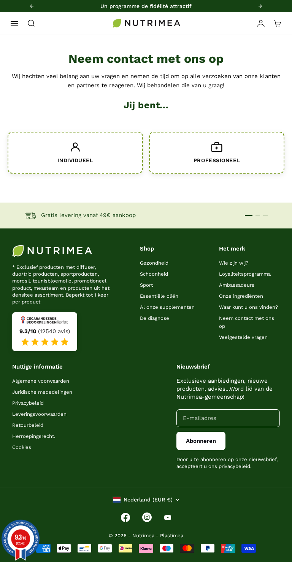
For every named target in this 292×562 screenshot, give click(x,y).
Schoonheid (154, 274)
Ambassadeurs (236, 285)
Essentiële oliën (159, 296)
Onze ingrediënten (241, 296)
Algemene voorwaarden (40, 381)
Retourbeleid (27, 425)
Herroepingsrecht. (33, 436)
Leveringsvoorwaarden (39, 414)
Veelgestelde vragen (243, 337)
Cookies (21, 447)
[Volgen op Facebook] (125, 517)
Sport (146, 285)
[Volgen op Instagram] (147, 517)
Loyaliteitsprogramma (245, 274)
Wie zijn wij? (233, 263)
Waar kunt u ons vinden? (248, 307)
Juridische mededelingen (42, 392)
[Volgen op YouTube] (167, 517)
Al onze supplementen (167, 307)
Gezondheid (154, 263)
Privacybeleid (28, 403)
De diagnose (154, 318)
